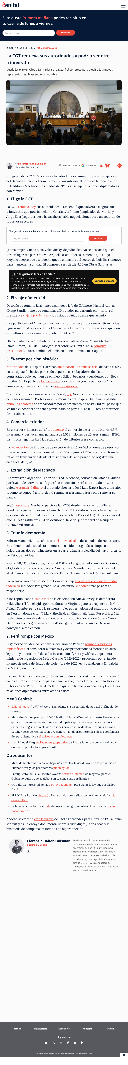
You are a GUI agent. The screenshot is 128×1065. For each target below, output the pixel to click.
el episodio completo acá (55, 736)
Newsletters (25, 48)
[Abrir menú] (123, 5)
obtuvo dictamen (73, 774)
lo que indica (50, 381)
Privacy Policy (71, 1053)
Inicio (9, 48)
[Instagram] (61, 1042)
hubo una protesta (19, 404)
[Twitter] (53, 1042)
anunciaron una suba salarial (77, 367)
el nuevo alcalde (67, 541)
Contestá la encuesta (104, 280)
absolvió (43, 795)
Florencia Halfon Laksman (32, 163)
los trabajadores (66, 386)
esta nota (22, 505)
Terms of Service (83, 1053)
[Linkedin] (82, 1042)
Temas (17, 1028)
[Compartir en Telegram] (119, 165)
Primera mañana (47, 48)
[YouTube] (46, 1042)
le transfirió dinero (29, 487)
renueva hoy (27, 207)
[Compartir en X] (101, 165)
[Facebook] (68, 1042)
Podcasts (87, 1028)
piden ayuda (61, 768)
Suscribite (65, 32)
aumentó (57, 429)
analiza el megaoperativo (52, 742)
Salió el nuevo (20, 706)
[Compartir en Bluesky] (107, 166)
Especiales (64, 1028)
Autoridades (15, 367)
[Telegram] (75, 1042)
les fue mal (41, 599)
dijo (69, 394)
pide (48, 806)
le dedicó (82, 586)
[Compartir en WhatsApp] (114, 165)
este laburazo (44, 819)
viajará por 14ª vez (36, 315)
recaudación (20, 447)
